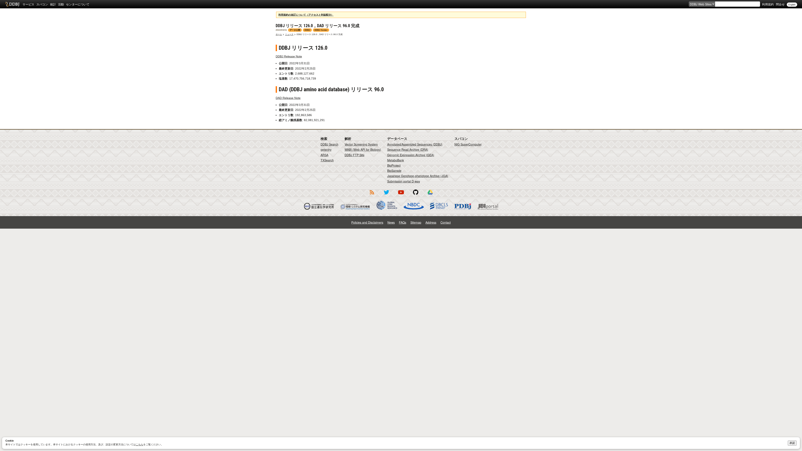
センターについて (77, 4)
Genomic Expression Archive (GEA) (410, 155)
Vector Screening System (361, 144)
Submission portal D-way (403, 181)
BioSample (394, 170)
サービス (28, 4)
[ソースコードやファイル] (415, 195)
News (391, 222)
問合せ (780, 4)
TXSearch (327, 160)
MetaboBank (395, 160)
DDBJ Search (329, 144)
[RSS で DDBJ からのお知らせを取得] (372, 195)
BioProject (394, 165)
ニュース (289, 34)
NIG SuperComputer (468, 144)
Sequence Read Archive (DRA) (407, 149)
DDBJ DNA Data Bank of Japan (12, 4)
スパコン (42, 4)
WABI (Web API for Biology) (363, 149)
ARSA (324, 155)
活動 (61, 4)
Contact (445, 222)
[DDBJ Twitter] (386, 195)
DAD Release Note (288, 98)
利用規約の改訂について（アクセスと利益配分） (306, 14)
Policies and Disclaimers (367, 222)
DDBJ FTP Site (354, 155)
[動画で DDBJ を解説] (401, 195)
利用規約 (768, 4)
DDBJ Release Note (289, 56)
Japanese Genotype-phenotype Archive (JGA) (417, 176)
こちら (139, 444)
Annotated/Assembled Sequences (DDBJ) (414, 144)
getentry (326, 149)
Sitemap (415, 222)
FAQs (402, 222)
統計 (53, 4)
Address (430, 222)
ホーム (279, 34)
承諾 (792, 443)
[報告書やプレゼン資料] (430, 195)
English (792, 4)
